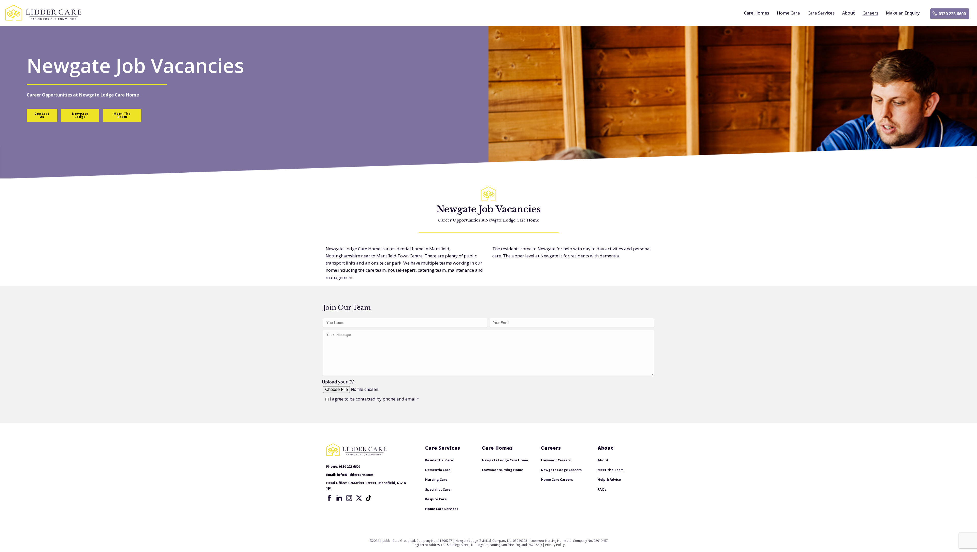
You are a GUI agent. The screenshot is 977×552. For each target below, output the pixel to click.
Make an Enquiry (903, 13)
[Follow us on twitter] (359, 498)
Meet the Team (611, 469)
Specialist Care (437, 489)
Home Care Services (441, 508)
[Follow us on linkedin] (339, 498)
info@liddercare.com (355, 474)
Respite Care (436, 499)
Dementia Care (437, 469)
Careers (870, 13)
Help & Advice (609, 479)
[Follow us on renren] (369, 498)
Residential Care (439, 460)
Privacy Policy (555, 545)
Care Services (821, 13)
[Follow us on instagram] (349, 498)
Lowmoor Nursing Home (502, 469)
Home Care (788, 13)
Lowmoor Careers (556, 460)
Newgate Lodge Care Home (109, 95)
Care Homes (756, 13)
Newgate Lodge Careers (561, 469)
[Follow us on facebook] (329, 498)
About (848, 13)
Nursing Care (436, 479)
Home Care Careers (557, 479)
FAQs (602, 489)
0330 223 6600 (952, 14)
